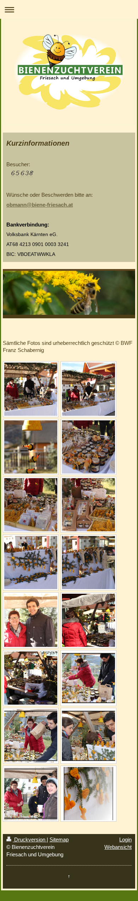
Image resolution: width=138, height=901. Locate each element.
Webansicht (118, 847)
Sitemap (59, 839)
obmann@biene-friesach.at (39, 205)
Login (125, 839)
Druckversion (30, 839)
